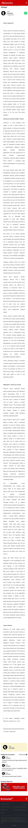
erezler (24, 804)
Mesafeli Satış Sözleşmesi (19, 807)
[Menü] (26, 3)
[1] (6, 554)
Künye (2, 812)
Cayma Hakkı (4, 810)
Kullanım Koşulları (6, 807)
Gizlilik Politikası (5, 804)
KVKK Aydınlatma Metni (20, 810)
